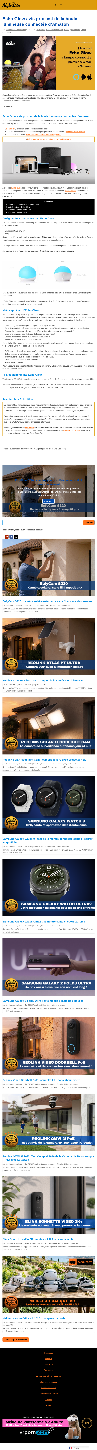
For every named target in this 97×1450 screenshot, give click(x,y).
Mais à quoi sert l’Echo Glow (18, 207)
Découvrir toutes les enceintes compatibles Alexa (49, 139)
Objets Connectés (63, 605)
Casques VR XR (56, 1322)
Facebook (48, 1353)
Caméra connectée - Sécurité (45, 605)
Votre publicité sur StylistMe (48, 1376)
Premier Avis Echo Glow (16, 212)
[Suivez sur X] (16, 537)
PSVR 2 (91, 1322)
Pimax (85, 1322)
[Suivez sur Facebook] (11, 537)
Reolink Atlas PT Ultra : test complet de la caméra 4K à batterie (42, 680)
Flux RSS (48, 1364)
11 (53, 511)
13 (57, 511)
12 (55, 511)
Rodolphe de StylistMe (15, 30)
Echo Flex (29, 428)
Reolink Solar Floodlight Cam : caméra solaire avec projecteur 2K (44, 759)
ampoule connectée (71, 430)
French (75, 1448)
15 (61, 511)
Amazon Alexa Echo (54, 30)
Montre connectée (48, 847)
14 (59, 511)
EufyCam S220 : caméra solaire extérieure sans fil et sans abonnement (47, 601)
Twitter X (48, 1359)
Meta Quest (67, 1322)
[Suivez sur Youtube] (7, 537)
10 (51, 511)
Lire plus (48, 501)
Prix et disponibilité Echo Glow (18, 210)
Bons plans (45, 1322)
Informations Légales (48, 1382)
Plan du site (48, 1370)
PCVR (75, 1322)
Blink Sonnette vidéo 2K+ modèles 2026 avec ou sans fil (38, 1239)
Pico (80, 1322)
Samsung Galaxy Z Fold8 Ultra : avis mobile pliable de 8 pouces (43, 1000)
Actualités (41, 30)
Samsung (6, 1325)
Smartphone (60, 1005)
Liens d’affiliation (48, 1388)
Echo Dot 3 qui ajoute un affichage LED (43, 135)
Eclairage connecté (72, 30)
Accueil (48, 1400)
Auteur (48, 1405)
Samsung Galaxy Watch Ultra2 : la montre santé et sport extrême (43, 921)
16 (63, 511)
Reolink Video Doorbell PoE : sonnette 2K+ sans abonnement (41, 1080)
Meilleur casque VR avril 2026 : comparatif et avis (33, 1318)
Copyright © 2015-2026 (48, 1393)
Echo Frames (70, 191)
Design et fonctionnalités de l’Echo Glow (22, 204)
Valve (13, 1325)
